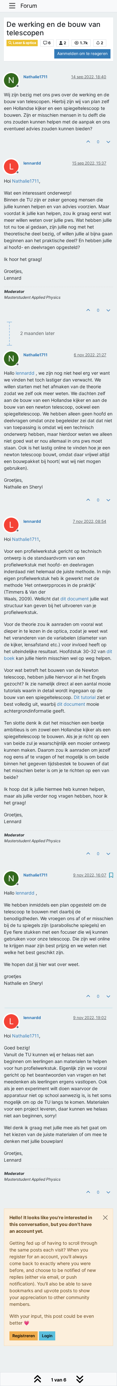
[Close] (105, 1217)
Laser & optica (24, 43)
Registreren (23, 1335)
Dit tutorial (85, 697)
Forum (28, 5)
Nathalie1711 (35, 76)
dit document (74, 598)
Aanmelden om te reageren (82, 53)
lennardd (32, 163)
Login (47, 1335)
